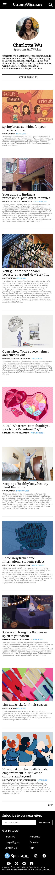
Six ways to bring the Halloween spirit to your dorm (24, 634)
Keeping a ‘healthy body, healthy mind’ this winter (25, 485)
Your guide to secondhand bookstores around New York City (25, 272)
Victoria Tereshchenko (27, 780)
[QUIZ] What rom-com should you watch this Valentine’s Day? (26, 427)
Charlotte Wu (9, 134)
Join (32, 847)
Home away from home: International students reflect (23, 559)
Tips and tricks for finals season (24, 704)
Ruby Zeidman (9, 433)
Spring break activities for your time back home (24, 128)
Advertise (35, 836)
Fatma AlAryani (24, 565)
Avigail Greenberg (11, 202)
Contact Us (11, 847)
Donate (34, 842)
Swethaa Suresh (10, 359)
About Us (10, 836)
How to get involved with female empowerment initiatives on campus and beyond (25, 773)
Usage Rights (12, 842)
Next (50, 805)
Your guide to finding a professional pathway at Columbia (26, 196)
